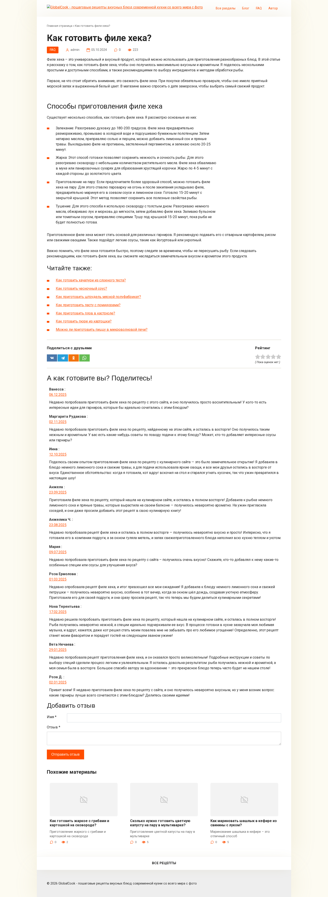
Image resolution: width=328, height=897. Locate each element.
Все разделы (225, 8)
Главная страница (59, 25)
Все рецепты (164, 863)
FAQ (259, 8)
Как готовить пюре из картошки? (84, 321)
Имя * (51, 717)
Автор (273, 8)
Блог (245, 8)
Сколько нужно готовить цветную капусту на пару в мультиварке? (160, 823)
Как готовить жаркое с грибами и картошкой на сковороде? (79, 823)
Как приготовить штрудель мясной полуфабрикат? (98, 297)
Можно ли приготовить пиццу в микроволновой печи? (101, 329)
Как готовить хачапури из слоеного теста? (91, 280)
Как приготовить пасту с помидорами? (88, 305)
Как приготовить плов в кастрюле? (85, 313)
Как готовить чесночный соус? (81, 288)
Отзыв (53, 727)
